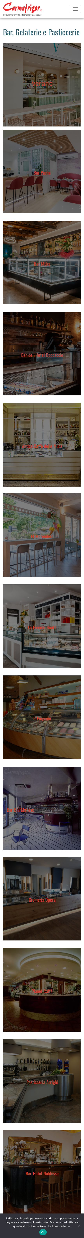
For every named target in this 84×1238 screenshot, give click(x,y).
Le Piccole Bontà (42, 627)
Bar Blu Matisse (20, 809)
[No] (79, 1226)
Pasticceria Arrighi (42, 1081)
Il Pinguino (42, 718)
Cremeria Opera (42, 899)
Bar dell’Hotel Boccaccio (42, 354)
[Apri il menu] (75, 9)
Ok (43, 1232)
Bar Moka (42, 263)
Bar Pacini (42, 172)
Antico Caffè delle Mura (42, 445)
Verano (42, 83)
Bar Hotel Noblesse (42, 1173)
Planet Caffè (42, 990)
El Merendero (42, 536)
